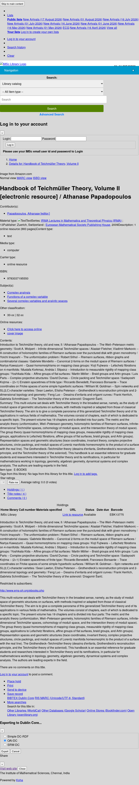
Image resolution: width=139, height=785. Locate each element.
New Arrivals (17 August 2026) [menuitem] (42, 19)
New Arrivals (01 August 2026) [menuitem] (82, 19)
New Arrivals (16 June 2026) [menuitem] (61, 23)
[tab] (16, 494)
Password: (49, 138)
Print (10, 685)
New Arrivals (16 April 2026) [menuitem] (88, 28)
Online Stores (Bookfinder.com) (107, 710)
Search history (16, 47)
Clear (10, 55)
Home (13, 159)
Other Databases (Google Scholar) (64, 710)
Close (22, 768)
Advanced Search (51, 114)
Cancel (15, 751)
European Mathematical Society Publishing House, (78, 225)
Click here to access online (24, 329)
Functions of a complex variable (27, 297)
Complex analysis (18, 292)
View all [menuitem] (112, 28)
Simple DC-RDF (18, 736)
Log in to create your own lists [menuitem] (40, 32)
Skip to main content (12, 3)
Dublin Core (26, 698)
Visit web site (8, 768)
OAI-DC (12, 740)
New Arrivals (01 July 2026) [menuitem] (25, 23)
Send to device (16, 689)
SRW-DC (13, 745)
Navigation (69, 70)
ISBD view (40, 178)
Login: (7, 138)
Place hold (14, 681)
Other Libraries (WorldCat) (24, 710)
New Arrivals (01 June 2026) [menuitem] (99, 23)
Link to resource (73, 514)
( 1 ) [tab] (15, 489)
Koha (19, 780)
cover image (15, 333)
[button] (10, 15)
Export (4, 751)
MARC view (24, 178)
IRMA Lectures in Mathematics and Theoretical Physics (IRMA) (81, 220)
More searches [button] (16, 702)
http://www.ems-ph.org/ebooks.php (22, 590)
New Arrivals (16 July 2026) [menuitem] (120, 19)
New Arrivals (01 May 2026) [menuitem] (44, 28)
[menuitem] (14, 19)
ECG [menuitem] (66, 28)
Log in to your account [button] (14, 674)
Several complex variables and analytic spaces (37, 301)
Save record (15, 694)
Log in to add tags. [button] (86, 474)
